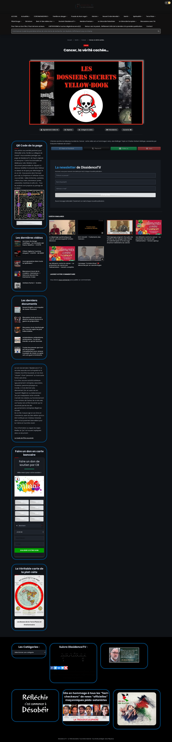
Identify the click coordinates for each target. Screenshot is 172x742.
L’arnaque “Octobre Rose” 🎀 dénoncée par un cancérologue (89, 264)
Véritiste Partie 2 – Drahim (31, 283)
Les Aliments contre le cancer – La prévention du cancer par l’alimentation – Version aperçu (148, 239)
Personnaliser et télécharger (29, 223)
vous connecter (64, 280)
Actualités (25, 16)
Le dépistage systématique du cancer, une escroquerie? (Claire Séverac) (61, 239)
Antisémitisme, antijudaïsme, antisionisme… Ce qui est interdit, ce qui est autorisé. (32, 339)
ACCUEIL (14, 16)
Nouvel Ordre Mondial (110, 16)
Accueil (69, 40)
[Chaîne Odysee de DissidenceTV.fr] (66, 668)
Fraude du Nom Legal (79, 16)
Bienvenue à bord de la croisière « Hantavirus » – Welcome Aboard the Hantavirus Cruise (31, 274)
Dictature (28, 21)
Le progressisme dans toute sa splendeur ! (32, 262)
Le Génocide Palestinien (106, 21)
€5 (22, 508)
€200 (37, 519)
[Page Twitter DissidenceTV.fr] (55, 668)
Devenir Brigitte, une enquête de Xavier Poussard (32, 308)
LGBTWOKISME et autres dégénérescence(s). (65, 26)
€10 (36, 508)
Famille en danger (59, 16)
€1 (22, 502)
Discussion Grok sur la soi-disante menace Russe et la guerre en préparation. (32, 319)
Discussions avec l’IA (147, 21)
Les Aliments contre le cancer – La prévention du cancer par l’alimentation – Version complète (61, 265)
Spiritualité (137, 16)
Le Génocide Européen (127, 21)
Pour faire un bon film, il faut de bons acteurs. (28, 26)
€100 (22, 519)
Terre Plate (150, 16)
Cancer (83, 40)
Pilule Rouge (15, 21)
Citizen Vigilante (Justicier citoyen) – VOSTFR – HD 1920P (33, 252)
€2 (37, 502)
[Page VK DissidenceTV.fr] (59, 668)
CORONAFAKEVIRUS (41, 16)
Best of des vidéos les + (44, 21)
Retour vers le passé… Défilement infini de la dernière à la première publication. (113, 26)
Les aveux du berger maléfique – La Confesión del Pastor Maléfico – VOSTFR (33, 243)
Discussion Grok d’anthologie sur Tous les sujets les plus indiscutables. (33, 329)
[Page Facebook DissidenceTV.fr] (52, 668)
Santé (126, 16)
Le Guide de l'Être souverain (24, 438)
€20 (21, 513)
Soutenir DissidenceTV (67, 21)
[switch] (168, 2)
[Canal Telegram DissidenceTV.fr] (62, 668)
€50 (36, 513)
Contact (149, 26)
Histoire (94, 16)
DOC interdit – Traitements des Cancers (89, 238)
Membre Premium (86, 21)
